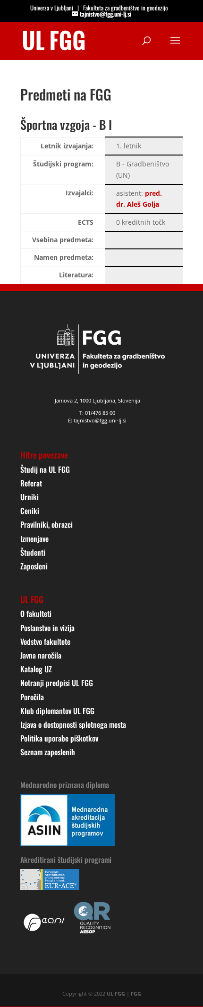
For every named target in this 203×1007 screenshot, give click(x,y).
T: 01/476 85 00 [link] (97, 412)
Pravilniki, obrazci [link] (46, 524)
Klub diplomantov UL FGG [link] (57, 710)
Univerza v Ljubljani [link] (51, 7)
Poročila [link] (32, 697)
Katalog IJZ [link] (36, 669)
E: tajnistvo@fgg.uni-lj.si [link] (97, 420)
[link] (54, 40)
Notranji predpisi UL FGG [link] (56, 682)
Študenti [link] (32, 552)
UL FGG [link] (116, 993)
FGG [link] (136, 993)
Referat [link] (31, 483)
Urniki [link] (29, 497)
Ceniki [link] (29, 510)
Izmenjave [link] (34, 538)
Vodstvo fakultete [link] (45, 641)
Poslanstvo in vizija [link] (47, 627)
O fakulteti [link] (35, 613)
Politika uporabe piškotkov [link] (59, 738)
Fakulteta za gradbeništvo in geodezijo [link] (125, 7)
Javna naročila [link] (40, 655)
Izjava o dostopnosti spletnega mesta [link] (73, 724)
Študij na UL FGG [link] (45, 469)
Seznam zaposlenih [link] (47, 752)
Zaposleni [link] (34, 566)
